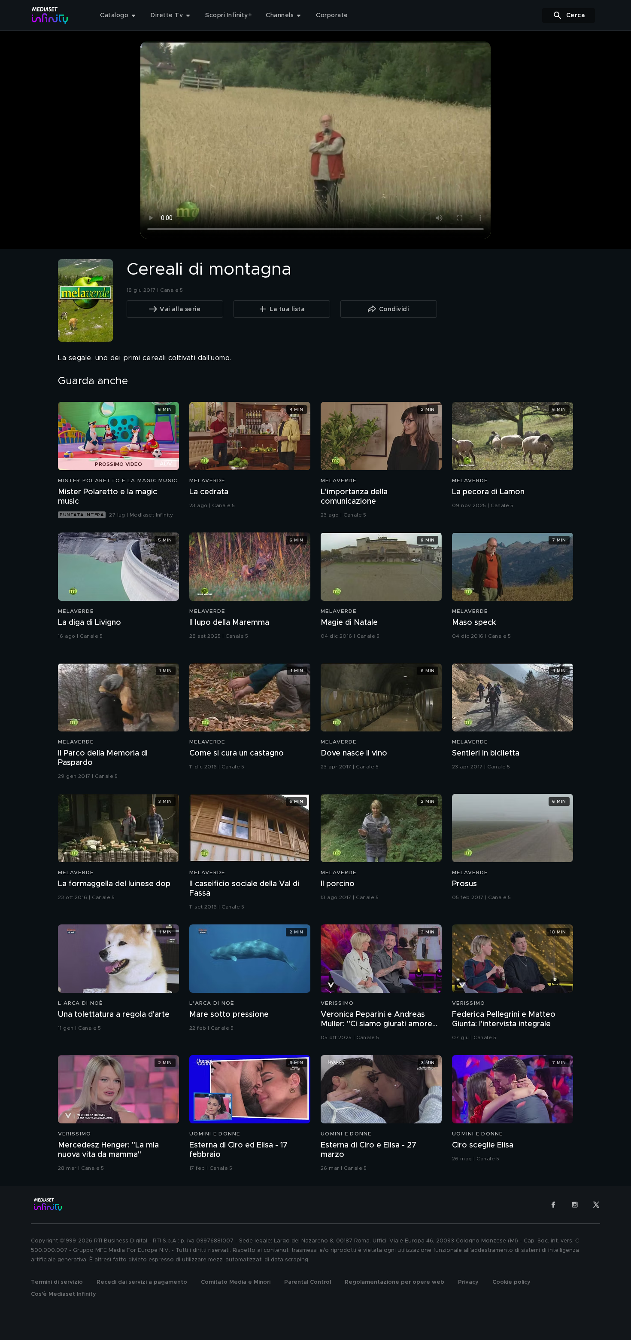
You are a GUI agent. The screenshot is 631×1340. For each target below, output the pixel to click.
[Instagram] (575, 1204)
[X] (596, 1204)
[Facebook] (553, 1204)
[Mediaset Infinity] (50, 15)
